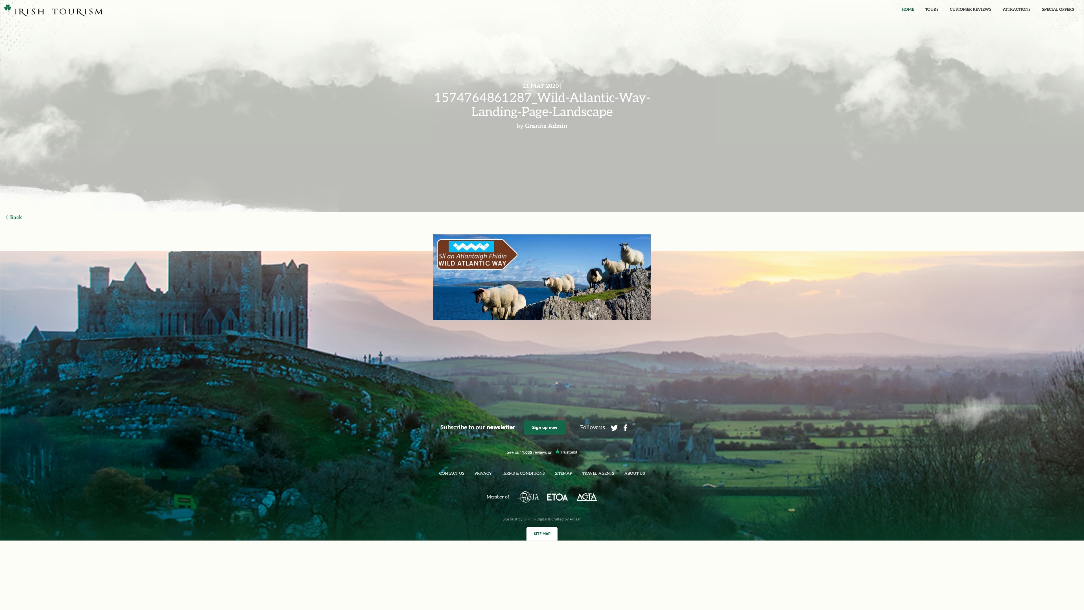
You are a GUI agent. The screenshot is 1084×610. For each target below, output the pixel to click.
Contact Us (451, 473)
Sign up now (544, 427)
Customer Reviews (970, 9)
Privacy (483, 473)
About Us (634, 473)
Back (16, 218)
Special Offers (1058, 9)
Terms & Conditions (523, 473)
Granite (529, 519)
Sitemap (563, 473)
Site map (542, 533)
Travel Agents (598, 473)
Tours (932, 9)
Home (908, 9)
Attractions (1017, 9)
